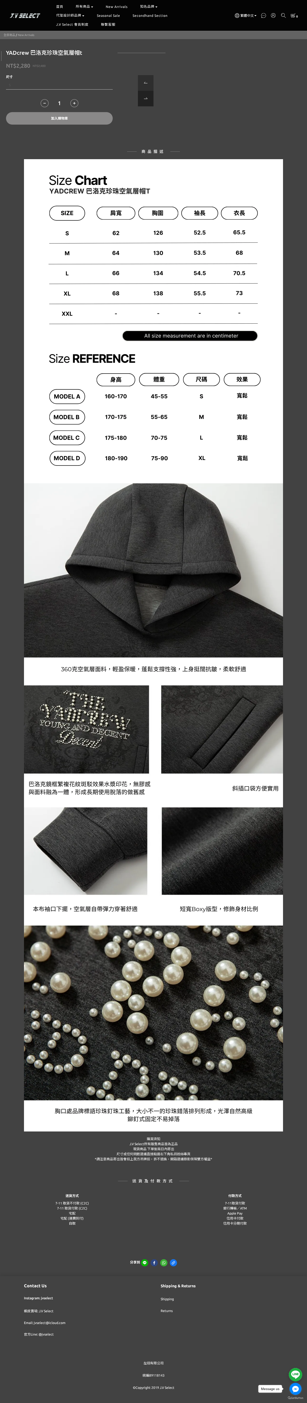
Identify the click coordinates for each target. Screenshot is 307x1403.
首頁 (59, 7)
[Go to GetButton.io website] (295, 1398)
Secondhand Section (150, 16)
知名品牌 (147, 6)
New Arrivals (117, 7)
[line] (144, 1262)
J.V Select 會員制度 (72, 24)
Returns (167, 1311)
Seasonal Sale (108, 16)
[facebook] (154, 1262)
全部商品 (9, 34)
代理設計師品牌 (68, 15)
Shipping (167, 1299)
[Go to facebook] (295, 1389)
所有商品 (83, 6)
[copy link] (173, 1262)
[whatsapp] (163, 1262)
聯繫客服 (108, 24)
